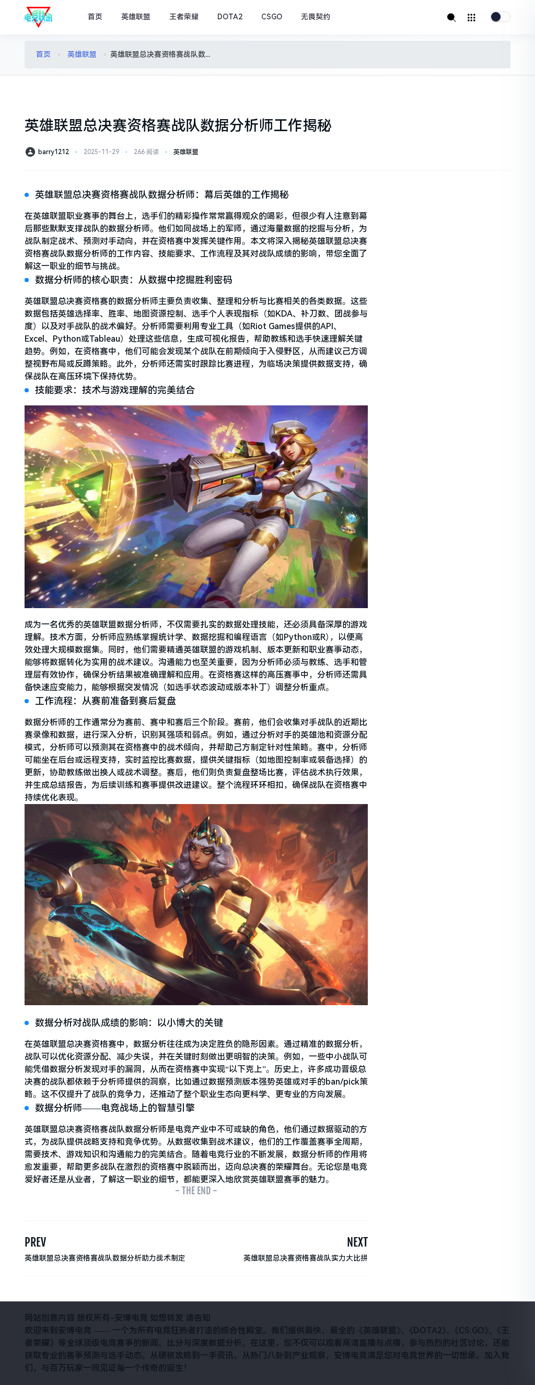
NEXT (357, 1242)
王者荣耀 (184, 17)
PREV (35, 1242)
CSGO (271, 17)
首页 (95, 17)
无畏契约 (315, 17)
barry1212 (53, 152)
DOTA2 (229, 17)
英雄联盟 (135, 17)
